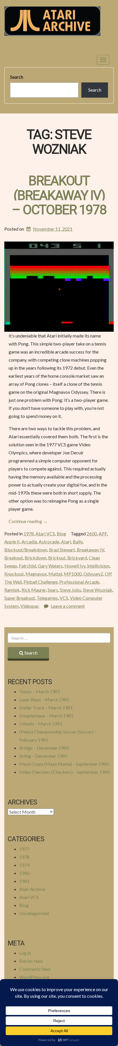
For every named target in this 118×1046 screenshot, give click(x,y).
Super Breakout (19, 598)
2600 (91, 533)
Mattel (55, 573)
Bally (77, 541)
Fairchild (27, 565)
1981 (24, 881)
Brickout (57, 557)
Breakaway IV (90, 549)
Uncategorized (34, 913)
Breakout (13, 557)
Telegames (47, 598)
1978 (28, 533)
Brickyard (77, 557)
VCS (64, 598)
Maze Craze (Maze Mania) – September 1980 (64, 764)
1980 (24, 873)
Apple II (12, 541)
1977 (24, 849)
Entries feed (31, 961)
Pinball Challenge (40, 581)
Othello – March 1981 (40, 723)
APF (103, 533)
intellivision (98, 565)
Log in (25, 953)
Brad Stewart (62, 549)
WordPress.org (34, 977)
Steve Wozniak (97, 590)
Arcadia (29, 541)
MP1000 (73, 573)
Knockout (14, 573)
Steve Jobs (70, 590)
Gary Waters (50, 565)
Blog (61, 533)
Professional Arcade (79, 581)
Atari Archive (32, 889)
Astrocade (49, 541)
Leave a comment (68, 606)
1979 (24, 865)
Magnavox (36, 573)
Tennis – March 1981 (39, 691)
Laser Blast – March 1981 (44, 699)
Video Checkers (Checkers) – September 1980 (64, 772)
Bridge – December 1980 (44, 747)
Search (16, 77)
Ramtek (12, 590)
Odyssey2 (93, 573)
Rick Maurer (33, 590)
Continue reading (28, 521)
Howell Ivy (74, 565)
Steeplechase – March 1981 (46, 715)
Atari (66, 541)
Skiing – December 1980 (43, 756)
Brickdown (35, 557)
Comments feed (34, 969)
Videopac (29, 606)
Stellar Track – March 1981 (46, 707)
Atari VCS (45, 533)
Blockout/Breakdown (25, 549)
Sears (53, 590)
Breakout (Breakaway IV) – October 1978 (59, 195)
